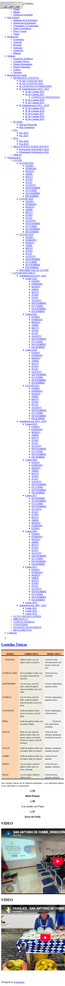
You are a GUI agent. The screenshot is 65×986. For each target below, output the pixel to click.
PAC (15, 130)
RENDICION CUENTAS (26, 78)
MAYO (29, 176)
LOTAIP (17, 160)
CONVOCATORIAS (23, 622)
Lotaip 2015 (31, 567)
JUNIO (28, 179)
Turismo (11, 56)
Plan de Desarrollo (28, 124)
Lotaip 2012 (31, 611)
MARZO (29, 171)
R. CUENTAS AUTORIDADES (35, 86)
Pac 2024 (23, 133)
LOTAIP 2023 (32, 385)
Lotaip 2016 (31, 531)
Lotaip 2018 (31, 459)
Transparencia (14, 157)
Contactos (12, 632)
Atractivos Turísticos (23, 58)
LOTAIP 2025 (26, 198)
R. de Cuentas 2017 (34, 113)
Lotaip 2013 (31, 613)
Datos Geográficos (22, 28)
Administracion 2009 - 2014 (32, 605)
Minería (17, 53)
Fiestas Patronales (21, 67)
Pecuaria (17, 45)
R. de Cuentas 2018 (34, 111)
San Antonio (13, 17)
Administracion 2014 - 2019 (32, 421)
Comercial (18, 50)
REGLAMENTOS (22, 630)
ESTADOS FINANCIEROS (27, 627)
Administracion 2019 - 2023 (32, 275)
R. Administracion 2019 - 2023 (34, 89)
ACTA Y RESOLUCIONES (27, 616)
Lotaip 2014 (31, 602)
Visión (16, 9)
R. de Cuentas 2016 (34, 116)
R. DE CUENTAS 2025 (31, 80)
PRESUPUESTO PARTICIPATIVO (31, 146)
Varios (16, 34)
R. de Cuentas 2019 (34, 108)
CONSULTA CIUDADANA (45, 97)
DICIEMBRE (32, 196)
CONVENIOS (20, 624)
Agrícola (17, 42)
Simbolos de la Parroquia (25, 20)
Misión (16, 12)
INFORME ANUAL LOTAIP (34, 270)
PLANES (18, 122)
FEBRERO (31, 168)
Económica (18, 39)
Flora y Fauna (20, 31)
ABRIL (29, 174)
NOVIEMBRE (32, 193)
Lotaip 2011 (31, 608)
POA (15, 138)
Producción (12, 36)
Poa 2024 (23, 141)
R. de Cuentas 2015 (34, 119)
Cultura (16, 69)
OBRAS (17, 155)
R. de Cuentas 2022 (34, 91)
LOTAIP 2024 (26, 234)
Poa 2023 (23, 144)
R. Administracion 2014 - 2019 (34, 105)
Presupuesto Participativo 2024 (34, 149)
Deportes (17, 72)
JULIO (28, 182)
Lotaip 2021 (31, 314)
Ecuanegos (19, 982)
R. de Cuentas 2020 (34, 100)
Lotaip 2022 (31, 278)
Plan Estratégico (27, 127)
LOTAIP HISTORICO (24, 273)
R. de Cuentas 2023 (34, 102)
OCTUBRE (31, 190)
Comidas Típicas (21, 61)
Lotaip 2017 (31, 495)
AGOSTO (30, 185)
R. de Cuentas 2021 (34, 94)
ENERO (29, 166)
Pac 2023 (23, 135)
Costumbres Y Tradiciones (25, 25)
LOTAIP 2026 (26, 163)
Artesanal (17, 47)
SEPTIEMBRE (32, 187)
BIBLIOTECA (20, 619)
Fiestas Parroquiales (22, 64)
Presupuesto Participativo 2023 (34, 152)
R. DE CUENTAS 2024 (31, 83)
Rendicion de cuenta (17, 75)
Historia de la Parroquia (24, 23)
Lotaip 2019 (31, 424)
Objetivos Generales (23, 14)
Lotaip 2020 (31, 350)
